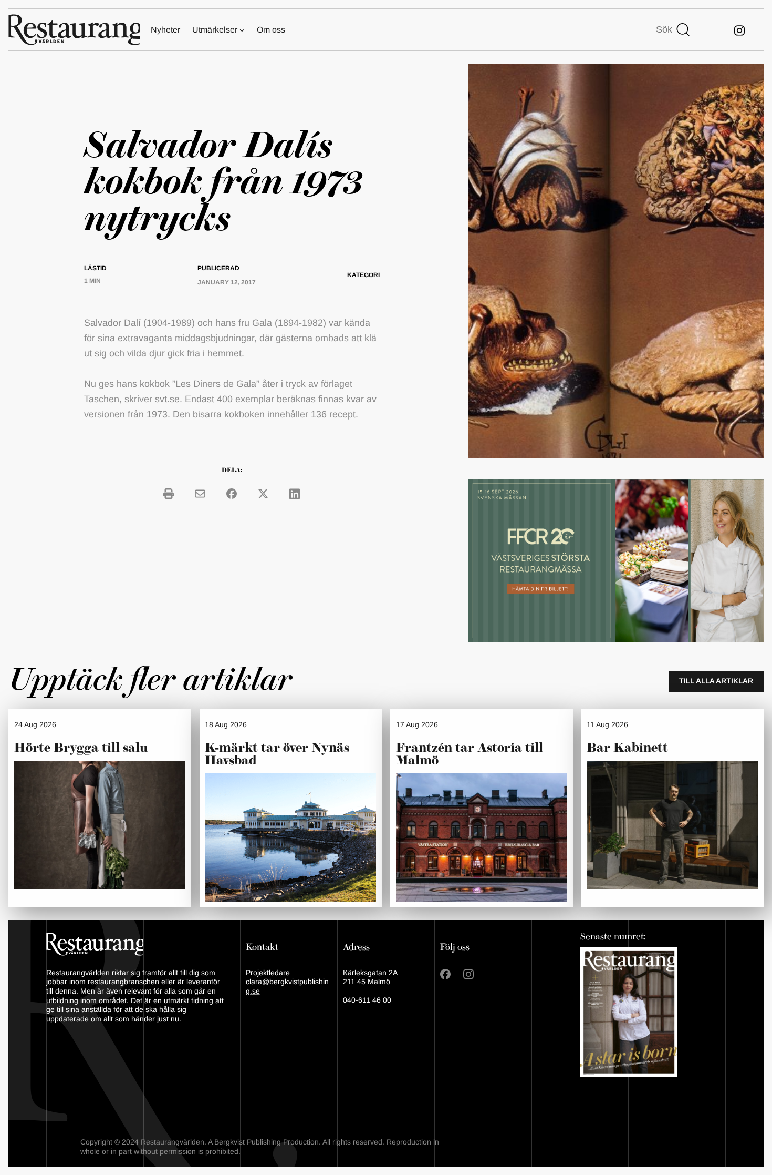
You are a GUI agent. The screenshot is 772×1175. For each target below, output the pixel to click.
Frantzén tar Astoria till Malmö (469, 754)
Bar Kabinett (629, 748)
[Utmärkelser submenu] (242, 30)
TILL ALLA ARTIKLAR (716, 681)
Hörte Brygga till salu (81, 748)
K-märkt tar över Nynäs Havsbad (277, 754)
